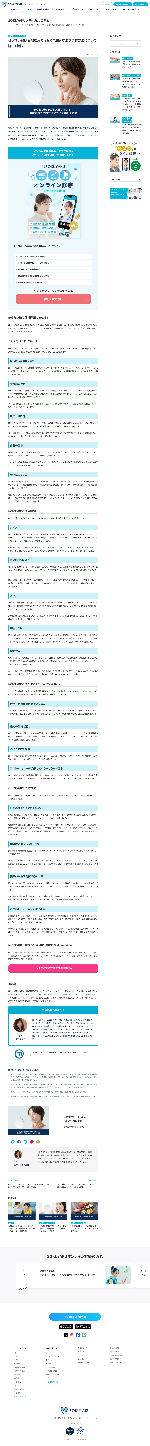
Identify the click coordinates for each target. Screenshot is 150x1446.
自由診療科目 (51, 1348)
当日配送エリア (83, 1355)
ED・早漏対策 (50, 1367)
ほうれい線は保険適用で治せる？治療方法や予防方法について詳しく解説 (61, 25)
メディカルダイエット (53, 1356)
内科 (15, 1353)
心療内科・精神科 (20, 1367)
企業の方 (107, 4)
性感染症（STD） (51, 1371)
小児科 (16, 1360)
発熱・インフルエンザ (21, 1389)
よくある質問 (95, 9)
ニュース (27, 9)
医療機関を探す (43, 9)
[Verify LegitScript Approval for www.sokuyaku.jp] (70, 1431)
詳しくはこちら (53, 299)
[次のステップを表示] (25, 1288)
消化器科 (17, 1374)
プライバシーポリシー (75, 1423)
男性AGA (49, 1360)
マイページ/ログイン (130, 9)
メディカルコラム (77, 9)
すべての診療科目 (20, 1396)
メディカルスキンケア (53, 1374)
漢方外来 (17, 1378)
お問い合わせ (111, 9)
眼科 (15, 1385)
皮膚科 (31, 25)
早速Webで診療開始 (75, 1316)
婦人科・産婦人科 (20, 1371)
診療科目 (14, 9)
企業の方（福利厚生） (117, 1362)
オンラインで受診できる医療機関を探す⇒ (53, 968)
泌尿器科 (17, 1393)
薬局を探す (59, 9)
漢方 (47, 1378)
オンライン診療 (20, 1348)
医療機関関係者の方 (122, 4)
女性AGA (49, 1363)
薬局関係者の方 (140, 4)
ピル (47, 1353)
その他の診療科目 (52, 1382)
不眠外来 (17, 1382)
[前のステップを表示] (20, 1288)
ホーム (10, 25)
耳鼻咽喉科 (18, 1363)
